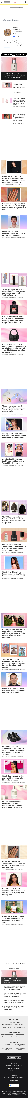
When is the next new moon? (20, 1045)
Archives (22, 963)
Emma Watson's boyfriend (16, 7)
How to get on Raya (7, 1027)
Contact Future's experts (14, 1065)
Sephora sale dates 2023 (20, 1024)
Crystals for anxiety (20, 1034)
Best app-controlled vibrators (7, 1034)
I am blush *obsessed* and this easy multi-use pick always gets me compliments (14, 980)
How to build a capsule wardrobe (7, 1049)
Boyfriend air (7, 1044)
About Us (14, 1063)
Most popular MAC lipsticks (20, 1027)
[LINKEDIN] (14, 36)
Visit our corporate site (21, 1092)
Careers (14, 1075)
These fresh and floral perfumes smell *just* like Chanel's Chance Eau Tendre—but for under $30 (15, 995)
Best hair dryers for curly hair (20, 1037)
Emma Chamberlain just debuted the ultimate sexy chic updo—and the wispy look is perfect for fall (14, 987)
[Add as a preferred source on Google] (14, 1085)
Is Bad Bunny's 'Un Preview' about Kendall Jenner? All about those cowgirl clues (14, 1008)
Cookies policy (14, 1073)
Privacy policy (14, 1070)
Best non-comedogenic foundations (7, 1037)
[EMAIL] (17, 36)
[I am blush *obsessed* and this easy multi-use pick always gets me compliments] (14, 976)
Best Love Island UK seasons (20, 1049)
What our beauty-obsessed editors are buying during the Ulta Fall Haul (14, 1001)
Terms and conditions (14, 1068)
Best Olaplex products (7, 1024)
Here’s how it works (15, 20)
